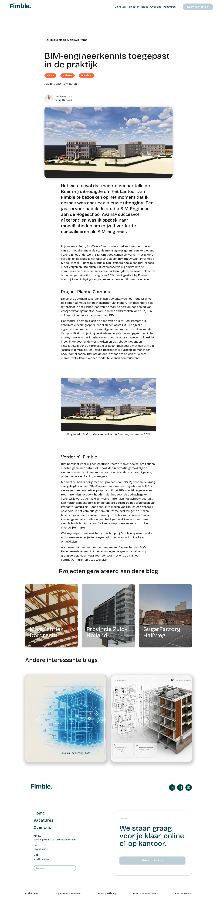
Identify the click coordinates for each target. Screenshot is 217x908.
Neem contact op (197, 6)
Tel (36, 845)
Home (39, 813)
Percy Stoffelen (63, 100)
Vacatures (44, 820)
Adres (37, 836)
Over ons (42, 827)
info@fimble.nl (41, 859)
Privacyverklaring (107, 893)
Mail (36, 855)
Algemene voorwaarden (68, 893)
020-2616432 (41, 849)
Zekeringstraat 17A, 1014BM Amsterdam (55, 839)
